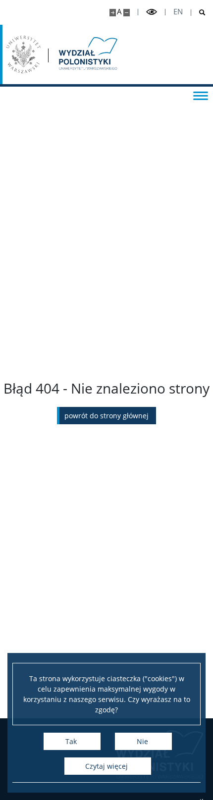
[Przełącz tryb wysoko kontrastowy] (151, 12)
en (178, 11)
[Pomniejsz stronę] (126, 12)
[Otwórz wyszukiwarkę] (198, 12)
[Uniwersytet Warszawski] (23, 54)
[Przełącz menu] (200, 95)
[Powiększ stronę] (112, 12)
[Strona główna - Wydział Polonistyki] (87, 54)
